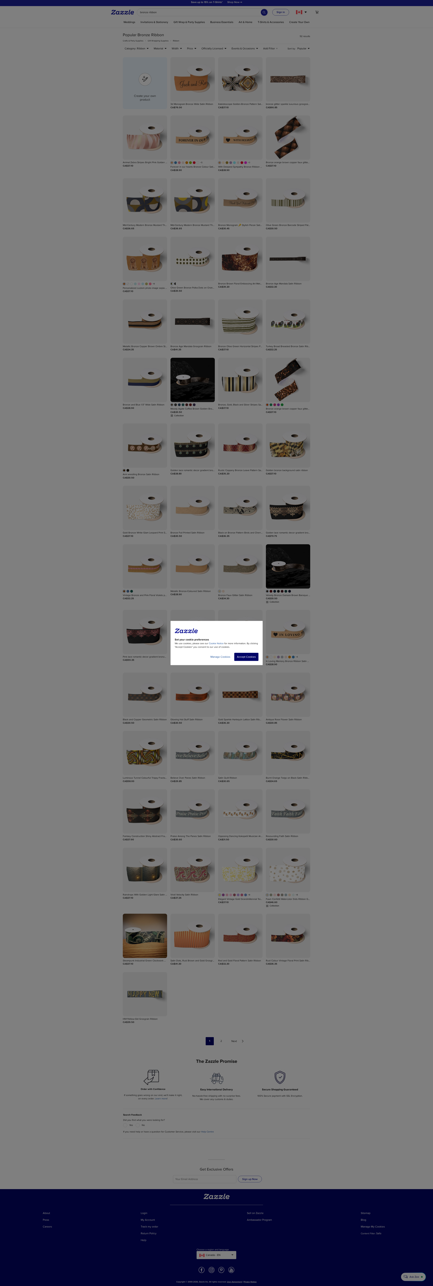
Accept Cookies (246, 657)
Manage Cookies (220, 657)
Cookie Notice (216, 643)
